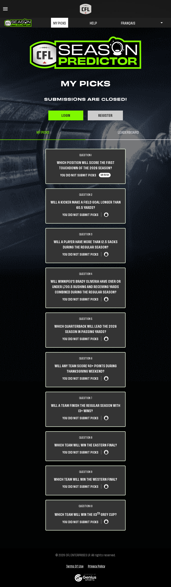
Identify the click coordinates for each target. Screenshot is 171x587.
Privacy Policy (96, 566)
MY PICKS (59, 22)
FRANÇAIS (128, 22)
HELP (93, 22)
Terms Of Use (74, 566)
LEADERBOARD (128, 132)
